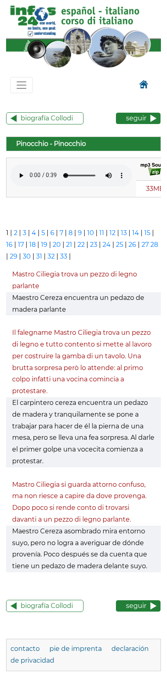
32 (51, 256)
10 (90, 233)
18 (32, 244)
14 (135, 233)
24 (107, 244)
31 (39, 256)
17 (21, 244)
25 (119, 244)
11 (101, 233)
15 (147, 233)
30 (27, 256)
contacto (25, 649)
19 (44, 244)
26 (132, 244)
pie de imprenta (75, 649)
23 (93, 244)
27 (145, 244)
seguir (136, 118)
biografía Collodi (47, 118)
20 (57, 244)
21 (69, 244)
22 (81, 244)
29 (13, 256)
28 (154, 244)
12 (112, 233)
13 (124, 233)
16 (9, 244)
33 (63, 256)
